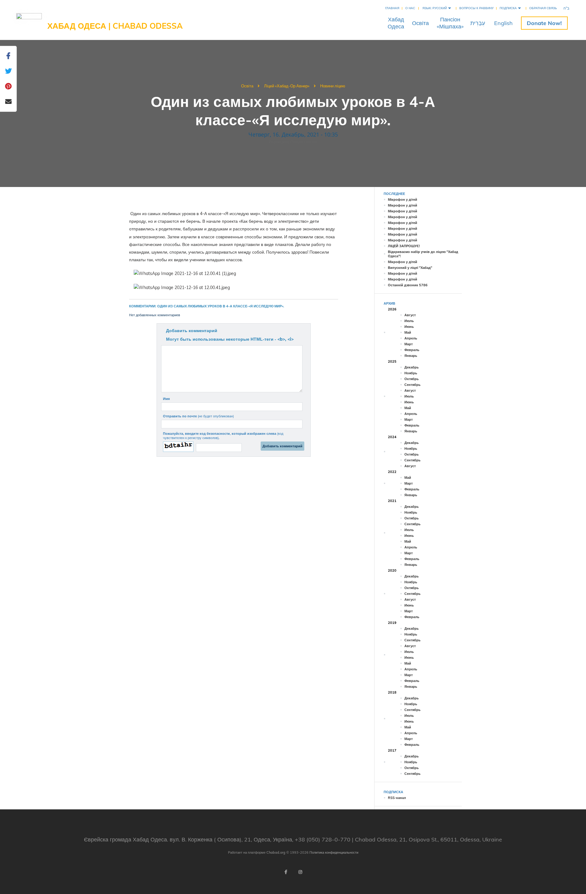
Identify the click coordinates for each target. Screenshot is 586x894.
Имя (166, 399)
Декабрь (411, 367)
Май (407, 332)
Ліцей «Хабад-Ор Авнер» (286, 85)
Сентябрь (412, 385)
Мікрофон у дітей (402, 199)
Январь (410, 356)
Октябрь (411, 379)
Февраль (411, 350)
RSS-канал (397, 798)
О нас (410, 8)
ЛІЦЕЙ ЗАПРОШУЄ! (404, 246)
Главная (392, 8)
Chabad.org (275, 852)
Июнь (409, 326)
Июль (409, 321)
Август (410, 315)
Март (408, 344)
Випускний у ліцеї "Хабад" (410, 268)
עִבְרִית (477, 23)
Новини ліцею (332, 85)
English (503, 23)
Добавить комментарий (191, 330)
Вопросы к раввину (476, 8)
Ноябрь (410, 373)
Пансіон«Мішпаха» (450, 23)
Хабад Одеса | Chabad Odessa (115, 26)
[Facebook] (285, 872)
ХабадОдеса (396, 23)
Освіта (420, 23)
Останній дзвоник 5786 (408, 285)
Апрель (410, 338)
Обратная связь (543, 8)
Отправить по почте (198, 416)
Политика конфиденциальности (333, 852)
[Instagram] (300, 872)
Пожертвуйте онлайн (544, 23)
